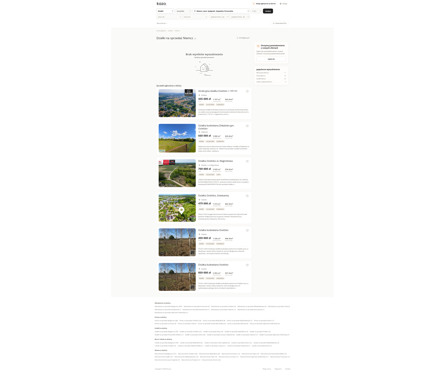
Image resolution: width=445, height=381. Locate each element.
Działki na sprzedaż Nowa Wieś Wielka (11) (169, 335)
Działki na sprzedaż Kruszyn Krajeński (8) (221, 335)
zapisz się (271, 59)
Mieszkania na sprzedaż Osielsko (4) (223, 306)
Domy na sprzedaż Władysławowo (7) (239, 320)
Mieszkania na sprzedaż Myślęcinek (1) (168, 309)
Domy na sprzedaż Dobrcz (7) (264, 320)
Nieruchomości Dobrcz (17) (231, 354)
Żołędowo (204, 132)
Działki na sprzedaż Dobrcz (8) (195, 335)
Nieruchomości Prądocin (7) (190, 360)
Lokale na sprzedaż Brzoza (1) (262, 346)
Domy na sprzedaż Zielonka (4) (237, 324)
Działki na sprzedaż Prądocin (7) (247, 335)
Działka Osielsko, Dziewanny (213, 195)
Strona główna (161, 31)
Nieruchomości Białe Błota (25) (209, 354)
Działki (170, 31)
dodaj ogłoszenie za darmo (266, 4)
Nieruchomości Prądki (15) (164, 357)
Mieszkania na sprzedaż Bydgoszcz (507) (168, 306)
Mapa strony (267, 369)
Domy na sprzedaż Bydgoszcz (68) (166, 320)
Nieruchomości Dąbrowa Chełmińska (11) (254, 357)
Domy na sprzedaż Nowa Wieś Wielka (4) (212, 324)
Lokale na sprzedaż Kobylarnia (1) (238, 346)
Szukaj (268, 11)
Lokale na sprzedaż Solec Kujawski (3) (217, 343)
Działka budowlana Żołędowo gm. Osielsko (216, 127)
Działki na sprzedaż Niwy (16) (213, 332)
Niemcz (177, 31)
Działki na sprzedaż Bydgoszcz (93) (166, 332)
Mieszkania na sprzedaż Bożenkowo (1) (196, 309)
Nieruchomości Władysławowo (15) (186, 357)
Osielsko (204, 95)
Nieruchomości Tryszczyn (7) (280, 357)
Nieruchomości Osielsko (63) (187, 354)
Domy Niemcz (260, 76)
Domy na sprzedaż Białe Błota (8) (214, 320)
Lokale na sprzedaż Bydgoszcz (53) (166, 343)
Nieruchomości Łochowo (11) (229, 357)
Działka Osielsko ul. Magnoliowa (215, 160)
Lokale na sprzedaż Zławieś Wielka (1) (190, 346)
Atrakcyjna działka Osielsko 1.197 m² (217, 90)
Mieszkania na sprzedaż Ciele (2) (279, 306)
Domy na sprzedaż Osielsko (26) (190, 320)
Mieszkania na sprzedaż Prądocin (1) (223, 309)
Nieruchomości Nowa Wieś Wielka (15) (274, 354)
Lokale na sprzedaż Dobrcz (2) (241, 343)
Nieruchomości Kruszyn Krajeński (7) (167, 360)
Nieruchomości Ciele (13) (208, 357)
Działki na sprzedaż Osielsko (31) (191, 332)
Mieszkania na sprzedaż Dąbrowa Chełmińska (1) (171, 312)
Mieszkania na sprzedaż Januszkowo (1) (250, 309)
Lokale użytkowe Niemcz (264, 82)
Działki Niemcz (261, 79)
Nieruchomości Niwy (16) (250, 354)
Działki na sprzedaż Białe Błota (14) (236, 332)
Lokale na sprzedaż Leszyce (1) (215, 346)
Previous (162, 103)
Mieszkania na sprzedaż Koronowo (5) (197, 306)
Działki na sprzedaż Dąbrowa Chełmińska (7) (274, 335)
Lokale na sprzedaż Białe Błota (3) (191, 343)
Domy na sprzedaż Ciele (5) (187, 324)
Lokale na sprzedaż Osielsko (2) (165, 346)
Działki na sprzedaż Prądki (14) (260, 332)
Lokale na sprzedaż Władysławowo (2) (266, 343)
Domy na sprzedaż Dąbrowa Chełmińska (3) (265, 324)
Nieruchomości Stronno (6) (211, 360)
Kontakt (287, 369)
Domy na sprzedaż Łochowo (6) (165, 324)
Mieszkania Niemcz (262, 73)
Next (192, 103)
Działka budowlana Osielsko (213, 230)
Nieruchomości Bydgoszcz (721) (165, 354)
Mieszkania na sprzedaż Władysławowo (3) (251, 306)
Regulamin (278, 369)
